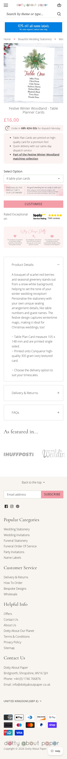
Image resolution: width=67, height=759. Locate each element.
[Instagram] (11, 506)
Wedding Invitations (17, 535)
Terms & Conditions (17, 636)
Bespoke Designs (15, 589)
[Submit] (59, 14)
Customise (33, 204)
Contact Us (11, 620)
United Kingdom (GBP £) (21, 701)
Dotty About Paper (16, 667)
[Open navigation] (6, 5)
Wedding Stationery (17, 529)
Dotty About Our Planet (19, 631)
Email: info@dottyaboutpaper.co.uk (27, 684)
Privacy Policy (12, 642)
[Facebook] (6, 506)
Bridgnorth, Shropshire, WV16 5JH (26, 673)
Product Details (23, 264)
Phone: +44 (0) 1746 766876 (22, 679)
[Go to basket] (59, 5)
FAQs (15, 412)
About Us (10, 625)
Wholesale (10, 594)
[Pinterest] (17, 506)
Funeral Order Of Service (20, 546)
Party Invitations (14, 552)
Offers (8, 614)
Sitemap (9, 648)
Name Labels (12, 558)
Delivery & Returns (25, 393)
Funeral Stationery (16, 541)
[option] (33, 73)
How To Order (13, 583)
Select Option (13, 171)
